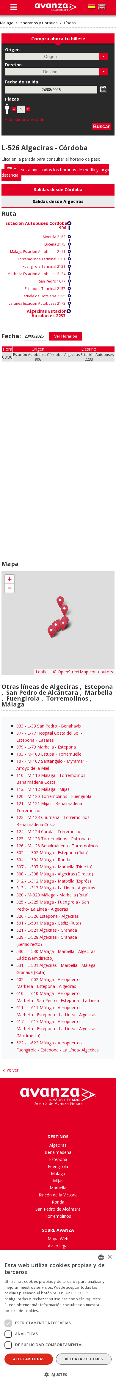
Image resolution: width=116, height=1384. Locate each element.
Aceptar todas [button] (28, 1359)
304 (19, 859)
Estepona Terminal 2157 (45, 288)
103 (19, 754)
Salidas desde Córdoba (58, 189)
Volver (12, 1070)
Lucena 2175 (54, 244)
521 (19, 930)
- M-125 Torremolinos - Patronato (53, 838)
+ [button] (10, 579)
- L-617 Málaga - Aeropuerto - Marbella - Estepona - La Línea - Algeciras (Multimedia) (56, 1028)
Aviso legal (58, 1245)
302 (19, 852)
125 (19, 838)
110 (19, 775)
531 (19, 965)
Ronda (58, 1202)
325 (19, 902)
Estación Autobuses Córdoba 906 (36, 225)
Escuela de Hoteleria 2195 (43, 296)
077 (19, 733)
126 (19, 846)
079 (19, 747)
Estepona (58, 1159)
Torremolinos (58, 1216)
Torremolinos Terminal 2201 (41, 259)
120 (19, 796)
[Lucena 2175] (64, 610)
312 (19, 881)
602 (19, 979)
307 (19, 867)
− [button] (10, 588)
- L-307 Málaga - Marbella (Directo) (54, 867)
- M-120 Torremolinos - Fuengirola (53, 796)
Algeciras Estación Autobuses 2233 (47, 313)
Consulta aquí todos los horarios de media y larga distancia (55, 172)
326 (19, 916)
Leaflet (42, 672)
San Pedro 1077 (52, 281)
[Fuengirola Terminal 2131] (62, 625)
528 (19, 937)
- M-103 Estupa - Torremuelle (48, 754)
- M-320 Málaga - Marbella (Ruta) (52, 895)
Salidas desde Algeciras (58, 201)
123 (19, 817)
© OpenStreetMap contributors (83, 672)
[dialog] (58, 1317)
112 (19, 789)
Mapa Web (58, 1238)
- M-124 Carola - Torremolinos (50, 831)
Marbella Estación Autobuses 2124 (36, 273)
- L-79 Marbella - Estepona (46, 747)
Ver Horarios (65, 336)
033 (19, 726)
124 (19, 831)
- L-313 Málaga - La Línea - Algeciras (55, 888)
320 (19, 895)
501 (19, 923)
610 (19, 993)
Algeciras (58, 1145)
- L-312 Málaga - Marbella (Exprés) (53, 881)
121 (19, 803)
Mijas (58, 1180)
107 (19, 761)
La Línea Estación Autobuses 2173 (37, 303)
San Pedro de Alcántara (58, 1209)
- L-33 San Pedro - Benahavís (48, 726)
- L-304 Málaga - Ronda (43, 859)
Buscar (101, 126)
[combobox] (101, 1257)
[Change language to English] (102, 6)
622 (19, 1043)
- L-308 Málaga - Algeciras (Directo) (54, 874)
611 (19, 1007)
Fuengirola (58, 1166)
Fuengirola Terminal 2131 (44, 266)
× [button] (109, 1257)
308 (19, 874)
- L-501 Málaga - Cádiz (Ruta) (48, 923)
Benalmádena (58, 1152)
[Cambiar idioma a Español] (91, 6)
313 (19, 888)
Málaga (58, 1173)
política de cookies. (21, 1310)
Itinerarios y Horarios (39, 23)
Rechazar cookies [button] (84, 1359)
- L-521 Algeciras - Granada (46, 930)
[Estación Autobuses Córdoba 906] (60, 602)
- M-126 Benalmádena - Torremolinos (57, 846)
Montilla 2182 (54, 236)
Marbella (58, 1188)
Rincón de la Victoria (58, 1195)
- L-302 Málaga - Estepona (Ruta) (52, 852)
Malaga (6, 23)
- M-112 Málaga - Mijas (43, 789)
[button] (103, 56)
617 (19, 1021)
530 (19, 951)
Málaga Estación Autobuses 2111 (37, 251)
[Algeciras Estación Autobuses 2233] (51, 632)
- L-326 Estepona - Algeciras (47, 916)
